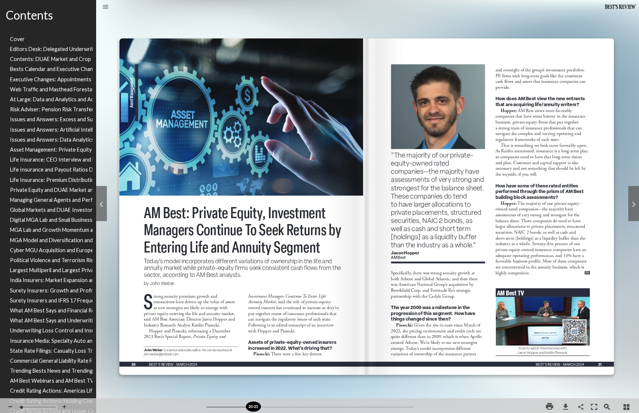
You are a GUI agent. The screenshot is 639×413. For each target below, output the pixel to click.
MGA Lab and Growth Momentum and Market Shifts (51, 230)
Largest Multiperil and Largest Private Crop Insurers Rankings (51, 270)
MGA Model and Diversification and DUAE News (51, 240)
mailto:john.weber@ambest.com (163, 355)
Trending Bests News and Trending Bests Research (51, 371)
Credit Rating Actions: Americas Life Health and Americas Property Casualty (51, 390)
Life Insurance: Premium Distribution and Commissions (51, 180)
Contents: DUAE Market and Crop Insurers (51, 59)
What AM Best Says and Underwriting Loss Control (51, 320)
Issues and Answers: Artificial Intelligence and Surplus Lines (51, 129)
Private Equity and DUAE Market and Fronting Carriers (51, 190)
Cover (17, 39)
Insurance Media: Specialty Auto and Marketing (51, 341)
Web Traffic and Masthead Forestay (51, 89)
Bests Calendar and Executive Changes (51, 69)
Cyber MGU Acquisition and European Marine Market (51, 250)
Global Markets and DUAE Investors (51, 210)
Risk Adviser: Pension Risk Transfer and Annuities (51, 109)
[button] (105, 7)
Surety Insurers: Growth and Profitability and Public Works (51, 290)
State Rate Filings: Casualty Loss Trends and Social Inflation (51, 351)
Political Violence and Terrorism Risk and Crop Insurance (51, 260)
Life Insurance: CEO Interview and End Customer (51, 159)
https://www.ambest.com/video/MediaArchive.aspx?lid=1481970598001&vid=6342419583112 (542, 289)
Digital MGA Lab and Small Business (51, 220)
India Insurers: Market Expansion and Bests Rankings (51, 280)
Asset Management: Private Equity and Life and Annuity (51, 149)
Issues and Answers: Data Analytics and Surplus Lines (51, 139)
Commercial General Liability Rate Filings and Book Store (51, 361)
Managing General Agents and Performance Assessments (51, 200)
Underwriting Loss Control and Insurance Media (51, 330)
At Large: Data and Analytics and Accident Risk (51, 99)
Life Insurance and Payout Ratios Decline (51, 169)
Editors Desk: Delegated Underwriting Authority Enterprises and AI (51, 49)
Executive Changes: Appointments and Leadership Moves (51, 79)
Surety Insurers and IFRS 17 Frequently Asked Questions (51, 300)
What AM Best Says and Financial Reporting (51, 310)
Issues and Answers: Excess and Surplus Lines (51, 119)
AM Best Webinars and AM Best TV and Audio (51, 381)
